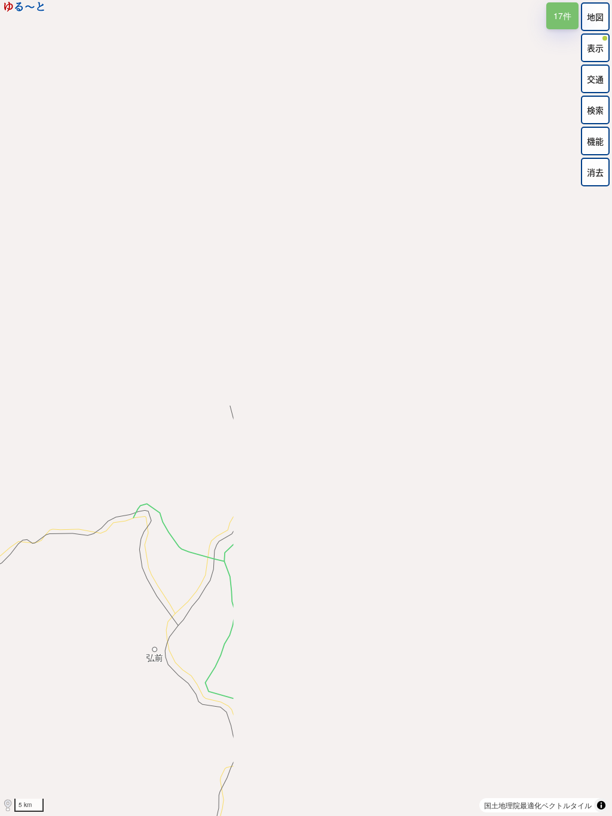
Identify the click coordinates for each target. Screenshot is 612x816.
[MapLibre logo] (8, 805)
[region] (306, 408)
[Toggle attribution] (601, 805)
